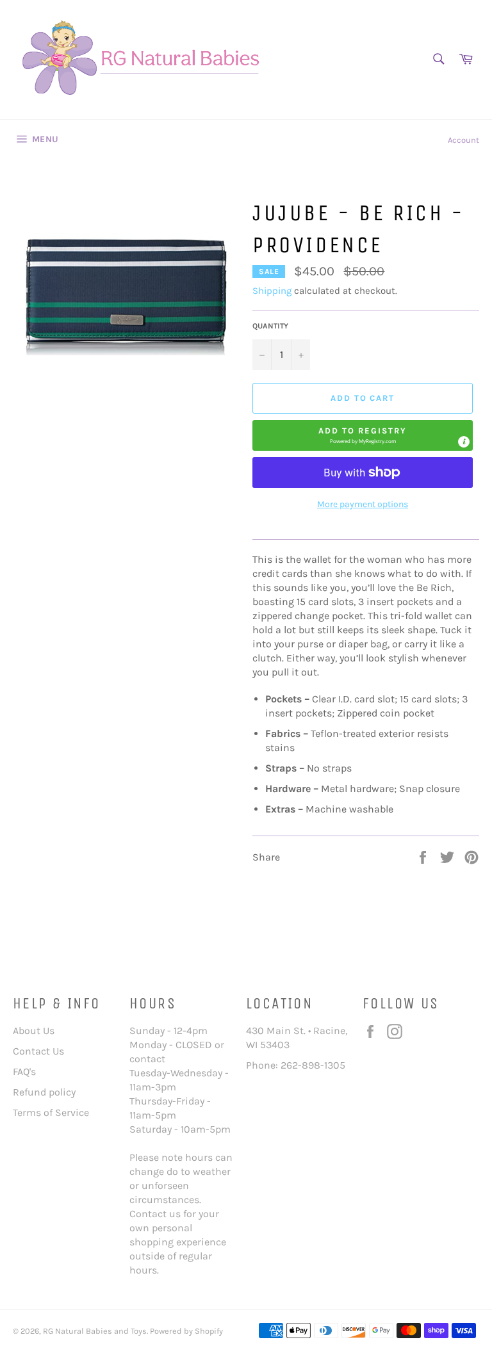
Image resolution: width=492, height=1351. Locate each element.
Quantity (270, 325)
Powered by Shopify (186, 1331)
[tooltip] (464, 442)
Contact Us (38, 1051)
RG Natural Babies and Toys (95, 1331)
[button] (362, 435)
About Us (33, 1030)
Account (463, 140)
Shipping (271, 290)
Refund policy (44, 1092)
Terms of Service (51, 1112)
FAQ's (24, 1071)
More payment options (362, 504)
